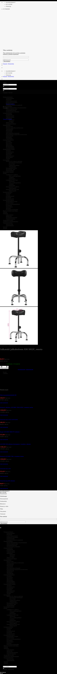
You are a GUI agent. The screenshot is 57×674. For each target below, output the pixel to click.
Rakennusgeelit (12, 188)
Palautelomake (3, 493)
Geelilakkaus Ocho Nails (12, 180)
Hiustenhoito (9, 118)
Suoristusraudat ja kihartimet (12, 111)
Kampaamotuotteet (8, 548)
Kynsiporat (8, 193)
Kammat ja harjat (10, 115)
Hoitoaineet (11, 119)
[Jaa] (3, 672)
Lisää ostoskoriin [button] (4, 402)
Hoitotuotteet (12, 178)
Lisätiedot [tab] (5, 373)
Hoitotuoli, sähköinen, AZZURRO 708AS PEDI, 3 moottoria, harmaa (16, 407)
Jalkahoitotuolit (9, 136)
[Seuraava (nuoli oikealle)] (2, 673)
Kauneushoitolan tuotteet (9, 149)
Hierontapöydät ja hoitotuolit (12, 133)
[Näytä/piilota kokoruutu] (2, 672)
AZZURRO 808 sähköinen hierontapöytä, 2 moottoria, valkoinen (15, 444)
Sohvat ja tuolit (9, 224)
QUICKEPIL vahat (10, 169)
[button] (6, 9)
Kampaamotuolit (10, 533)
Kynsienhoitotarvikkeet (8, 200)
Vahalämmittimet (10, 170)
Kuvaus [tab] (5, 372)
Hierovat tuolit (9, 126)
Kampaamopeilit (10, 103)
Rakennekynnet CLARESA (12, 186)
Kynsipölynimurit (10, 196)
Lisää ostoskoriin (4, 368)
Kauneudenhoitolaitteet (8, 140)
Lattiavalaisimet (9, 215)
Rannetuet (8, 208)
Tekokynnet (11, 181)
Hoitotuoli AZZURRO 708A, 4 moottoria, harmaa (12, 456)
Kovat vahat (12, 164)
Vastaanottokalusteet (7, 223)
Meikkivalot (9, 216)
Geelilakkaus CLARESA (12, 174)
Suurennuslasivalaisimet (11, 217)
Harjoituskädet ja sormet (11, 201)
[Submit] (3, 86)
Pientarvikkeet (9, 157)
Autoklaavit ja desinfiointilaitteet (10, 221)
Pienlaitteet (8, 141)
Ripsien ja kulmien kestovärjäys (10, 211)
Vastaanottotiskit (10, 225)
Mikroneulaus (9, 145)
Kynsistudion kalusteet (8, 172)
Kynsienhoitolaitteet (7, 192)
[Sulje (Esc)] (5, 672)
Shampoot (11, 121)
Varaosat (8, 194)
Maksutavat (2, 503)
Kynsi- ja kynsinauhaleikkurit (13, 204)
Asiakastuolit (9, 132)
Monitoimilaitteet (10, 146)
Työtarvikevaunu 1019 (5, 468)
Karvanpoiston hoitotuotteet (15, 162)
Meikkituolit (9, 137)
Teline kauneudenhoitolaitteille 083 (8, 395)
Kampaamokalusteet (8, 532)
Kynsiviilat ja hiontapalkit (12, 209)
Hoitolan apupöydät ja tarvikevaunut (14, 128)
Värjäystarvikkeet (10, 117)
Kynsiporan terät (10, 199)
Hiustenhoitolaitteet (7, 106)
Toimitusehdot (3, 501)
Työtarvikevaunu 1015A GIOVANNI (9, 419)
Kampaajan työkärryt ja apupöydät (14, 105)
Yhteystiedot (3, 511)
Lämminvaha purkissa (14, 165)
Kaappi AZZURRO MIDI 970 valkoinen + (10, 432)
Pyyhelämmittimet (10, 148)
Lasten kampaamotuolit (11, 101)
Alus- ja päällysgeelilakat (15, 176)
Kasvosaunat (9, 142)
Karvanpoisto (6, 160)
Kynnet (4, 173)
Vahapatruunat (12, 166)
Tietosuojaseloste (4, 498)
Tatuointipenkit (9, 129)
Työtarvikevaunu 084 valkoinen (7, 480)
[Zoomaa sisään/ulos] (0, 672)
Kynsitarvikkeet (9, 203)
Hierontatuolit (9, 130)
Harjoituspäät (9, 114)
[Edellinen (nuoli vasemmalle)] (0, 673)
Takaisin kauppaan (7, 119)
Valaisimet (5, 213)
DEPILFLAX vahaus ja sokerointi (14, 161)
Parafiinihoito (9, 153)
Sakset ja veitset (9, 122)
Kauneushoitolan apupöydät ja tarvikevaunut (16, 134)
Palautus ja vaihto (4, 506)
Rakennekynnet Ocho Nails (12, 189)
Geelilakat (11, 177)
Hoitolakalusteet (7, 125)
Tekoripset (8, 150)
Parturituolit (8, 99)
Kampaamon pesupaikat (11, 102)
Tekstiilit (8, 158)
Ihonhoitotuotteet (10, 152)
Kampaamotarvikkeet (11, 124)
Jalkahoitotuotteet (10, 156)
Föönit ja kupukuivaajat (11, 109)
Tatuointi (5, 227)
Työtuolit (5, 212)
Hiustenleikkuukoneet (11, 110)
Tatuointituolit (9, 138)
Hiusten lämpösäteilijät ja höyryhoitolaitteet (16, 107)
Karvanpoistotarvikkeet (11, 168)
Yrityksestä (2, 514)
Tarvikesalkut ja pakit (8, 220)
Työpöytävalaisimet (10, 219)
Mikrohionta (9, 144)
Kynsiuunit (8, 197)
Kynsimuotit (9, 205)
